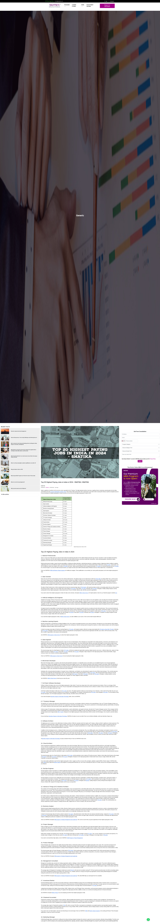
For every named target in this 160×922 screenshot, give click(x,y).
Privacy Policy (153, 458)
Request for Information (107, 5)
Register (112, 1)
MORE (82, 4)
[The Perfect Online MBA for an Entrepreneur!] (140, 486)
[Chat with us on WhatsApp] (148, 919)
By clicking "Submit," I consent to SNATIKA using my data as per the (139, 458)
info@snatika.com (59, 1)
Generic (47, 487)
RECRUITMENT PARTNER (90, 5)
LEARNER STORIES (74, 5)
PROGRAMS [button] (67, 4)
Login (106, 1)
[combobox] (123, 441)
